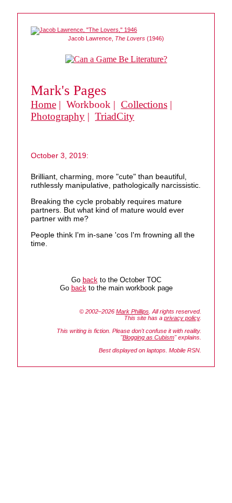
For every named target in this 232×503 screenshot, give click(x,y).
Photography (58, 116)
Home (43, 104)
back (90, 280)
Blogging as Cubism (148, 337)
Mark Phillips (132, 311)
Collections (144, 104)
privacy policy (182, 318)
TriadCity (114, 116)
